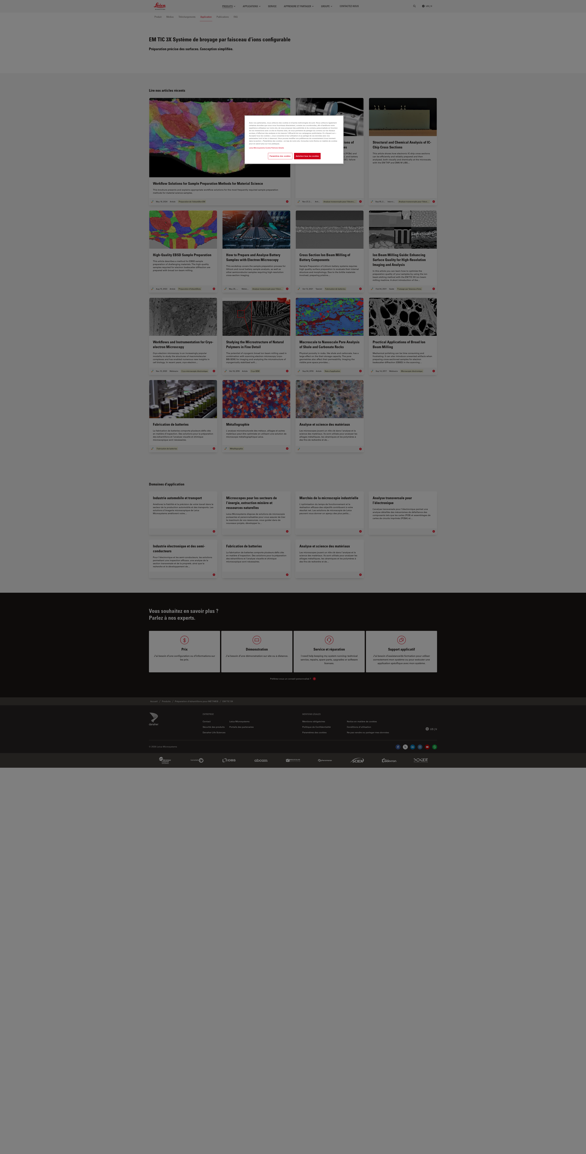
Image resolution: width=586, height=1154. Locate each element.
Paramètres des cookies (280, 156)
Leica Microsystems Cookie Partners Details (266, 148)
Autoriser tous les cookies (307, 156)
